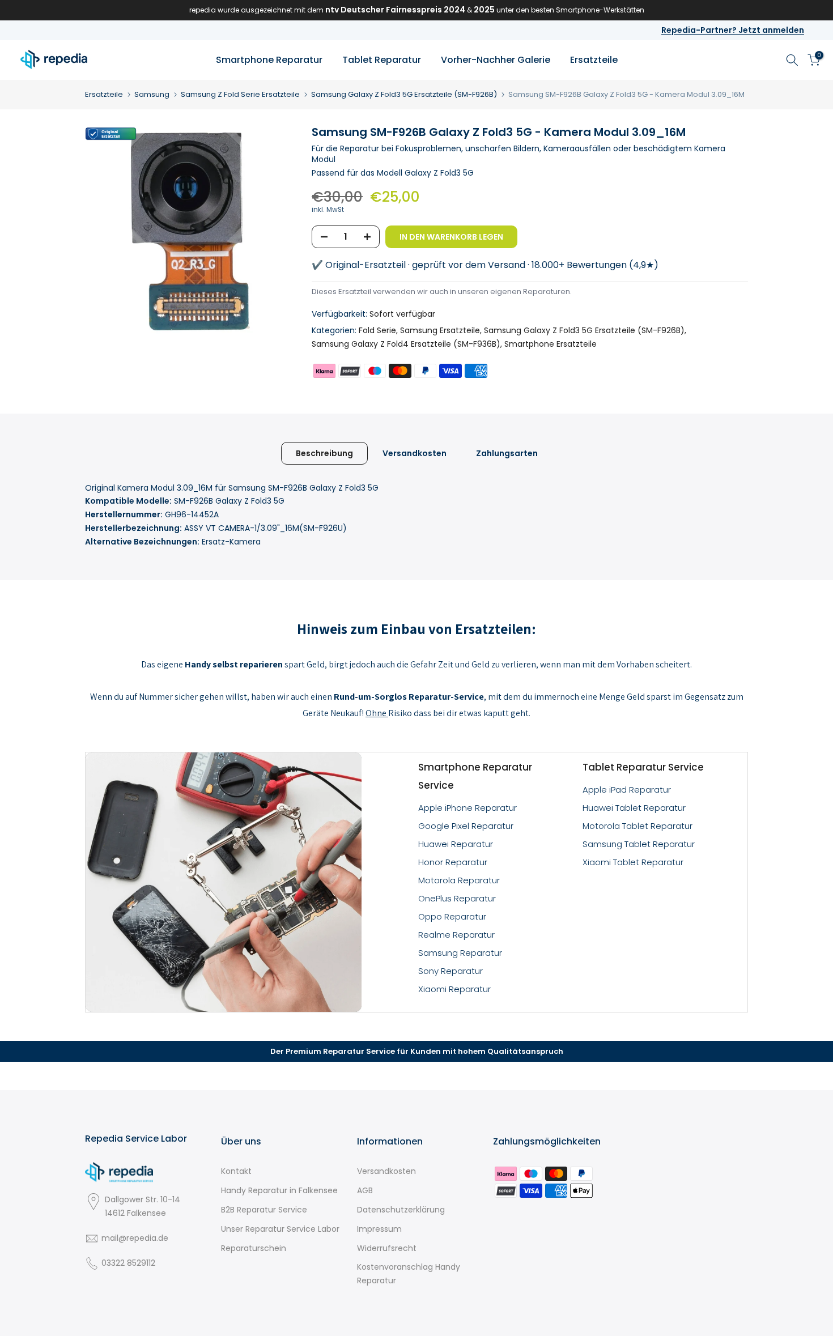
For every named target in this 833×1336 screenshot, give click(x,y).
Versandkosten (414, 452)
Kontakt (236, 1171)
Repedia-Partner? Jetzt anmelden (732, 30)
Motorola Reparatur (459, 880)
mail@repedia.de (134, 1238)
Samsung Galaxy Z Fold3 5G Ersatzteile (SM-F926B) (404, 94)
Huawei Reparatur (455, 844)
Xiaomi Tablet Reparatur (633, 862)
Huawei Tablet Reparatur (634, 808)
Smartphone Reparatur (269, 59)
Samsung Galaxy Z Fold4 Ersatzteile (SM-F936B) (406, 344)
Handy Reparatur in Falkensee (279, 1190)
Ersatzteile (594, 59)
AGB (365, 1190)
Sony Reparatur (450, 971)
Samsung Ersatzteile (440, 330)
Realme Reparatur (456, 935)
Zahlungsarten (507, 452)
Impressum (379, 1229)
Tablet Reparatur (381, 59)
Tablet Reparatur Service (643, 767)
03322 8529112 (128, 1263)
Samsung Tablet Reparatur (639, 844)
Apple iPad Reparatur (627, 789)
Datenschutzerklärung (401, 1209)
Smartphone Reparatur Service (475, 776)
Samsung (151, 94)
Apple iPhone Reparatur (467, 808)
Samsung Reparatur (460, 953)
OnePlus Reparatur (457, 898)
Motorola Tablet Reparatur (637, 826)
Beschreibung (324, 452)
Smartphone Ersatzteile (550, 344)
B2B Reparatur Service (264, 1209)
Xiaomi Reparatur (454, 989)
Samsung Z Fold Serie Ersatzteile (240, 94)
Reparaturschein (253, 1248)
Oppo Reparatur (452, 916)
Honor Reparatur (452, 862)
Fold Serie (377, 330)
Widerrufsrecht (386, 1248)
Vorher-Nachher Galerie (495, 59)
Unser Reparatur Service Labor (280, 1229)
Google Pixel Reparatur (465, 826)
